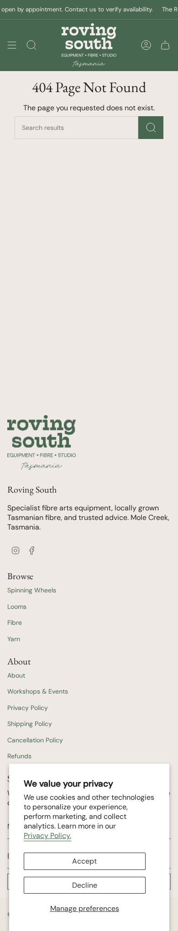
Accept (84, 861)
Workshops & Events (37, 691)
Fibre (14, 622)
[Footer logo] (41, 442)
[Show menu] (12, 45)
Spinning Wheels (31, 590)
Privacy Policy (27, 708)
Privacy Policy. (47, 835)
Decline (84, 885)
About (16, 675)
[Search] (150, 127)
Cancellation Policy (35, 740)
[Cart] (165, 45)
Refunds (19, 756)
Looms (16, 606)
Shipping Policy (29, 724)
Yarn (13, 639)
